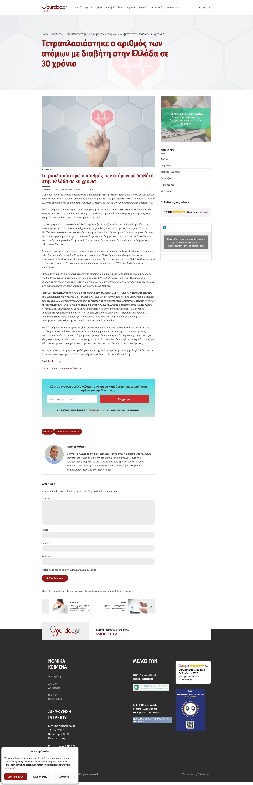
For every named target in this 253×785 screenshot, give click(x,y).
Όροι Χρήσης (55, 676)
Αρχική (78, 7)
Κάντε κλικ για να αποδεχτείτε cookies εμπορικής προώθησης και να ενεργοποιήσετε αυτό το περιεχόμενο (186, 242)
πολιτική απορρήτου (98, 410)
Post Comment (56, 578)
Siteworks (203, 774)
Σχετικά (88, 7)
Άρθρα (99, 7)
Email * (46, 542)
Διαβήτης (57, 34)
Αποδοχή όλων (15, 776)
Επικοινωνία (172, 7)
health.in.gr (54, 361)
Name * (46, 529)
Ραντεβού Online (114, 7)
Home (45, 34)
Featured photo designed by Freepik (61, 367)
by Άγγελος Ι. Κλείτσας (76, 189)
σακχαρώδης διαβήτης (68, 431)
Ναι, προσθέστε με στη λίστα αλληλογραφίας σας (70, 569)
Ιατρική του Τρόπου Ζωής (151, 7)
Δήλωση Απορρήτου (54, 685)
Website (46, 556)
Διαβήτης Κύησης (170, 171)
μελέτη (47, 431)
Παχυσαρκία (167, 184)
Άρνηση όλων (40, 776)
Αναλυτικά (9, 768)
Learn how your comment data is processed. (109, 590)
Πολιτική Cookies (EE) (55, 696)
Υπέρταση (166, 190)
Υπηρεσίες (130, 7)
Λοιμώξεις (166, 178)
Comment (47, 497)
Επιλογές (64, 776)
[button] (186, 212)
